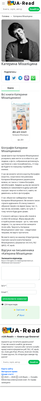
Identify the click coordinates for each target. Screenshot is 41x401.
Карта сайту (7, 368)
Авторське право (9, 371)
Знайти (34, 9)
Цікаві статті (7, 374)
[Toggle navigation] (3, 3)
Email (4, 292)
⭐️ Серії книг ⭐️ (20, 309)
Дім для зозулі (20, 132)
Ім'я (3, 285)
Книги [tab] (11, 88)
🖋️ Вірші (20, 315)
